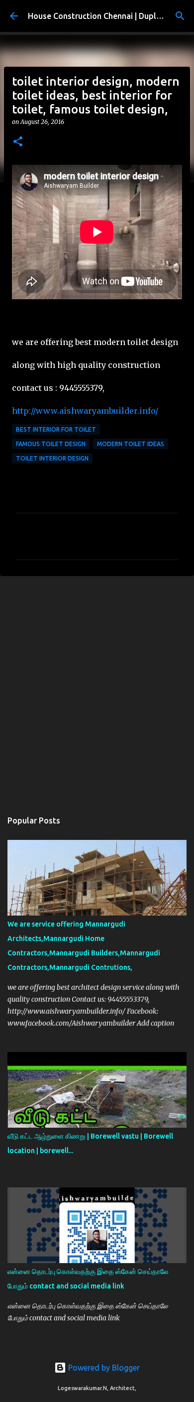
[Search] (180, 16)
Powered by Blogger (103, 1367)
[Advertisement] (97, 688)
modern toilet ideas (130, 444)
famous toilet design (51, 444)
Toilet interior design (52, 458)
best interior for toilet (56, 429)
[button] (18, 142)
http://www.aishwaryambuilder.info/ (85, 411)
